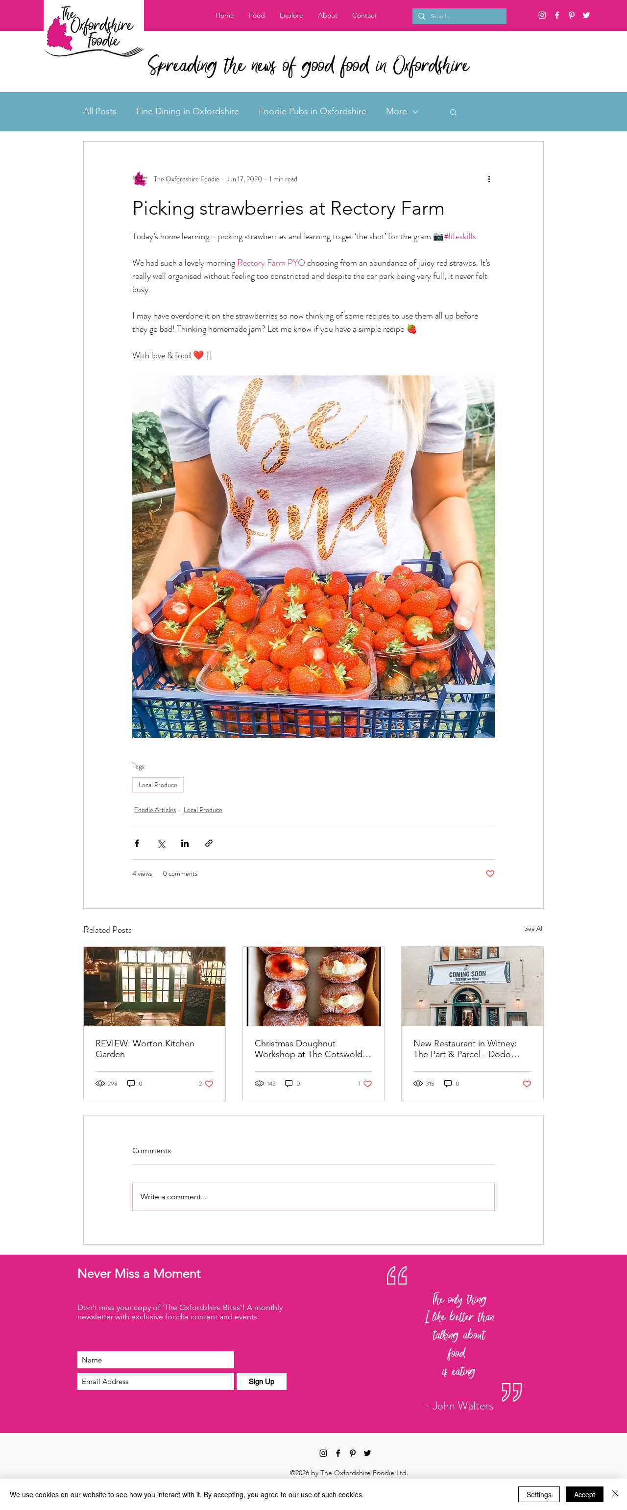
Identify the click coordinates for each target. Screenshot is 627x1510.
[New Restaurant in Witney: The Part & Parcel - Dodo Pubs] (472, 986)
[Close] (615, 1494)
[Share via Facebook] (137, 843)
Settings (539, 1494)
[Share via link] (209, 843)
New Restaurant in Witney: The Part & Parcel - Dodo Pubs (465, 1049)
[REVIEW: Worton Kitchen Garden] (154, 986)
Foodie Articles (155, 810)
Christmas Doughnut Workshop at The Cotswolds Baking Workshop (310, 1049)
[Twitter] (586, 15)
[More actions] (489, 179)
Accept (584, 1494)
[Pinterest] (572, 15)
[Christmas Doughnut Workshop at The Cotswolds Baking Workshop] (314, 986)
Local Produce (158, 785)
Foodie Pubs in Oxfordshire (312, 111)
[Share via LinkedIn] (185, 843)
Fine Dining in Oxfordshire (187, 111)
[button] (291, 15)
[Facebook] (557, 15)
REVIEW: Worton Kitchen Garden (145, 1049)
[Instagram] (542, 15)
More (396, 111)
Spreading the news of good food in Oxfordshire (308, 66)
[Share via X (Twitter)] (161, 843)
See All (534, 928)
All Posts (100, 111)
